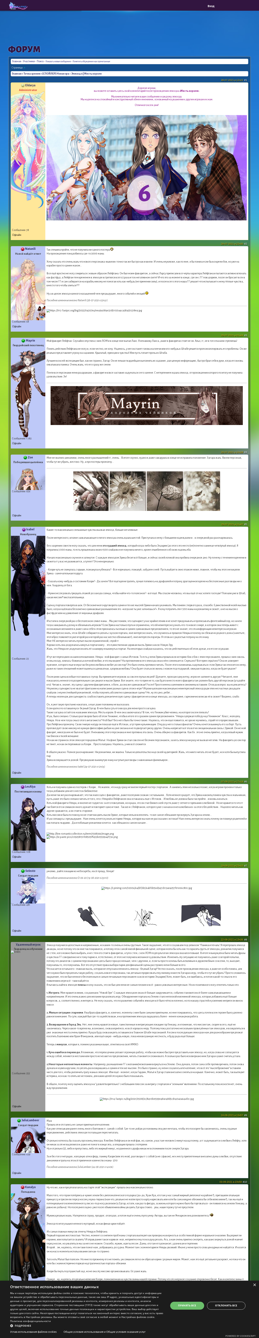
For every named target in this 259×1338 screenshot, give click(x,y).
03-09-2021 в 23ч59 (233, 1182)
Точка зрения (31, 73)
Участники (29, 61)
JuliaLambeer (30, 1120)
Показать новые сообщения (58, 61)
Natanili (30, 248)
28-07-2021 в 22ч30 (234, 243)
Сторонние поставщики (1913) (73, 1305)
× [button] (254, 1285)
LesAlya (30, 786)
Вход (211, 6)
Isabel (30, 529)
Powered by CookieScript (240, 1335)
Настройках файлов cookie (137, 1317)
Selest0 (30, 870)
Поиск (40, 61)
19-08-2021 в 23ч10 (234, 865)
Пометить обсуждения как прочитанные (91, 61)
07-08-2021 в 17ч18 (234, 781)
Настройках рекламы (39, 1317)
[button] (87, 1325)
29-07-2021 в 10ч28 (234, 452)
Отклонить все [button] (226, 1305)
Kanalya (30, 1187)
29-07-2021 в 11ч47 (234, 524)
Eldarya (30, 85)
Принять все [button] (187, 1305)
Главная (16, 61)
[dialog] (129, 1309)
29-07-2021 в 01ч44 (234, 335)
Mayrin (30, 340)
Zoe (30, 457)
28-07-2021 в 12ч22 (234, 80)
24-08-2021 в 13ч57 (234, 1115)
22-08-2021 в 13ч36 (234, 939)
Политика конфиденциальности (30, 1321)
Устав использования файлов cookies (33, 1331)
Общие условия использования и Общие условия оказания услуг (105, 1331)
